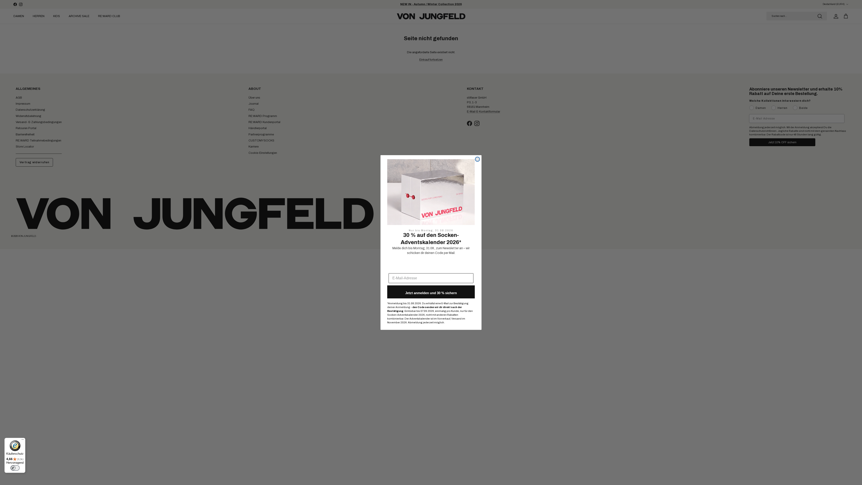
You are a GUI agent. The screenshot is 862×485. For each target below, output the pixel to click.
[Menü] (22, 440)
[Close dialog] (477, 159)
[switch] (15, 468)
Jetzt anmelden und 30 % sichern (431, 293)
